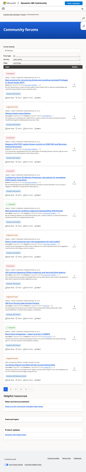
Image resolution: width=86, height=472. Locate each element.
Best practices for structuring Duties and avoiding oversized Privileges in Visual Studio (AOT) (36, 81)
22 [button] (54, 367)
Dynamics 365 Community (34, 3)
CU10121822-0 (48, 336)
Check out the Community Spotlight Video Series (24, 406)
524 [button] (52, 306)
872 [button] (54, 336)
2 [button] (53, 116)
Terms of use (66, 458)
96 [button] (40, 85)
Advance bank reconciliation (18, 113)
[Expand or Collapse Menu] (3, 8)
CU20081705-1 (48, 367)
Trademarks (78, 458)
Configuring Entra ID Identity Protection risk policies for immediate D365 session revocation (35, 178)
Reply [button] (12, 98)
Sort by (6, 59)
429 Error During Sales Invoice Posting (22, 303)
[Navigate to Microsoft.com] (9, 3)
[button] (74, 3)
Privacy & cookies (53, 458)
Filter (5, 63)
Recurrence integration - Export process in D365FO (27, 334)
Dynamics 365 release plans (15, 435)
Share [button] (31, 98)
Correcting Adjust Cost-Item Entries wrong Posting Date (30, 365)
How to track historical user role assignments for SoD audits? (32, 241)
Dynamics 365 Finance (13, 94)
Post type (7, 56)
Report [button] (39, 98)
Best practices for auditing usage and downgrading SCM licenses (34, 211)
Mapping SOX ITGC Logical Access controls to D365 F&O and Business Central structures (36, 145)
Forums (23, 15)
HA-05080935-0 (47, 116)
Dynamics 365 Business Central (16, 376)
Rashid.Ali (46, 306)
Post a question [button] (74, 3)
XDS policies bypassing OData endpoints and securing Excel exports (35, 272)
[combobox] (43, 51)
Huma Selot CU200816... (31, 85)
